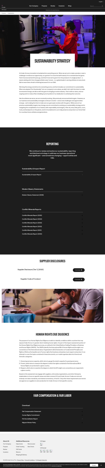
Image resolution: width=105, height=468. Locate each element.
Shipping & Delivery (21, 454)
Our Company (33, 6)
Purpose (44, 6)
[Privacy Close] (101, 465)
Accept (94, 465)
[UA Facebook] (51, 451)
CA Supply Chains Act (41, 460)
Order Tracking (20, 446)
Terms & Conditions (30, 460)
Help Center (19, 444)
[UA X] (44, 451)
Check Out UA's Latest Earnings (52, 10)
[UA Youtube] (48, 451)
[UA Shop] (41, 444)
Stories (53, 6)
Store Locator (31, 444)
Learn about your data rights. (56, 465)
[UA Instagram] (41, 451)
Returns (18, 452)
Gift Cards (19, 449)
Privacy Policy (20, 460)
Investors (61, 6)
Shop (69, 6)
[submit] (102, 5)
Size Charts (31, 446)
